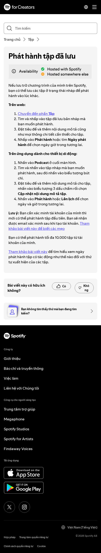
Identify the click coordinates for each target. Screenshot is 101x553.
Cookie (41, 546)
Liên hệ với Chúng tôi (21, 388)
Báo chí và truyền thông (23, 368)
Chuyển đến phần (36, 113)
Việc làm (11, 378)
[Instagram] (24, 507)
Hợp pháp (10, 537)
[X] (9, 507)
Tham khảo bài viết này (27, 251)
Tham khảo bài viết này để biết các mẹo (48, 226)
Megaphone (14, 419)
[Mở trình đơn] (94, 7)
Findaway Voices (18, 448)
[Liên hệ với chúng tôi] (90, 311)
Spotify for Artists (18, 438)
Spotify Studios (16, 428)
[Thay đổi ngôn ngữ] (86, 7)
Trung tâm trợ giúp (19, 409)
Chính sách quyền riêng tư (18, 546)
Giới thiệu (12, 358)
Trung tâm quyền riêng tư (33, 537)
